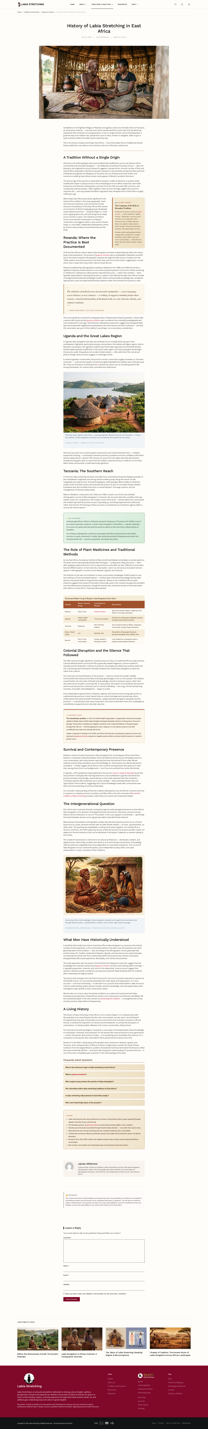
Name (66, 1266)
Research (111, 1393)
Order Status (143, 1405)
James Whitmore (102, 37)
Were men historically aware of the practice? (83, 1103)
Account (141, 1401)
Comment (67, 1238)
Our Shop (142, 1397)
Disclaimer (186, 1423)
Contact (171, 1390)
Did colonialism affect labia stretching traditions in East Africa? (91, 1089)
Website (66, 1284)
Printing (141, 1408)
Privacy (161, 1423)
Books (140, 1381)
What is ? (76, 1074)
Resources (122, 4)
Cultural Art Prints (145, 1389)
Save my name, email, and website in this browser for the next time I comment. (95, 1294)
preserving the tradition (110, 998)
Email (66, 1275)
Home (72, 4)
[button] (175, 4)
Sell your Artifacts (175, 1393)
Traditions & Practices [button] (101, 4)
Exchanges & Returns (176, 1386)
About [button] (81, 4)
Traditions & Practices (117, 1386)
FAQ (169, 1379)
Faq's (154, 1423)
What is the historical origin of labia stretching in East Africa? (90, 1067)
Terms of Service (173, 1423)
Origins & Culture (119, 37)
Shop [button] (134, 4)
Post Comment (71, 1299)
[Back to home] (30, 4)
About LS (111, 1382)
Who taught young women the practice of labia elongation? (89, 1081)
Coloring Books (144, 1385)
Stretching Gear (144, 1392)
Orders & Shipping (175, 1382)
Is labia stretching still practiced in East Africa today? (87, 1096)
